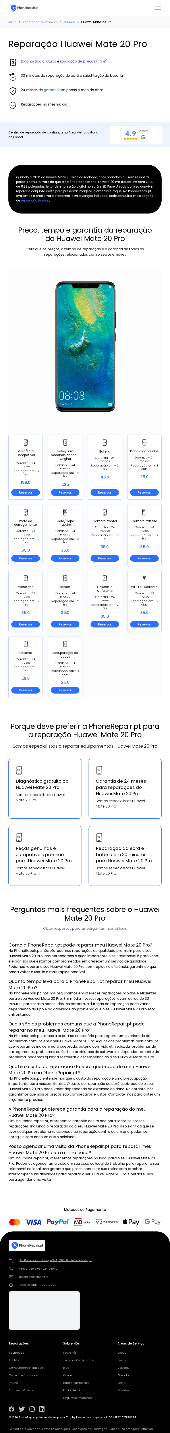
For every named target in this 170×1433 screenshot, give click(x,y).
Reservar (25, 492)
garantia (51, 89)
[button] (157, 8)
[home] (24, 8)
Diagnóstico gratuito (38, 61)
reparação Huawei (35, 200)
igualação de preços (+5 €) (84, 61)
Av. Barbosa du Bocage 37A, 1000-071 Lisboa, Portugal (55, 1260)
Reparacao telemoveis (40, 22)
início (12, 22)
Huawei (69, 22)
